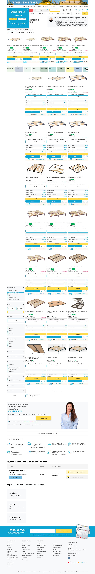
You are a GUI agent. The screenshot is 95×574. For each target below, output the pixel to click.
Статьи (23, 551)
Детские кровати (57, 551)
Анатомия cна (24, 571)
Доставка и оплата (68, 6)
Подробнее (15, 56)
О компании (45, 6)
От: (8, 308)
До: (17, 308)
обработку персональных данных (30, 421)
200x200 (26, 68)
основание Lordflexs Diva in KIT (75, 357)
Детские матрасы (41, 545)
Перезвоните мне (55, 10)
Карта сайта (9, 560)
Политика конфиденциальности (12, 555)
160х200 (17, 68)
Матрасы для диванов (58, 545)
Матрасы (39, 543)
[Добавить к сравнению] (17, 59)
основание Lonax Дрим (31, 132)
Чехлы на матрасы (57, 547)
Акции (23, 543)
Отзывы (50, 6)
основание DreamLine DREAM (32, 177)
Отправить (43, 418)
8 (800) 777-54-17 (66, 10)
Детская (32, 13)
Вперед (35, 395)
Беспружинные (41, 555)
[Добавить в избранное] (21, 59)
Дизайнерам (25, 557)
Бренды (85, 13)
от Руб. (30, 32)
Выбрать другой (22, 18)
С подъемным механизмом (60, 69)
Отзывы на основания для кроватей (47, 433)
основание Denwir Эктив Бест (46, 45)
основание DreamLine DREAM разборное (56, 177)
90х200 (50, 68)
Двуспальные (56, 555)
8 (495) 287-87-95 (66, 9)
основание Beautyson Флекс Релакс (34, 311)
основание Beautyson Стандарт (75, 177)
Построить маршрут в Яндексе (78, 472)
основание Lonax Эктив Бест (78, 45)
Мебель (50, 13)
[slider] (7, 312)
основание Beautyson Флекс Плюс (76, 266)
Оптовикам (81, 6)
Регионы (9, 566)
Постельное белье (41, 551)
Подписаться (64, 531)
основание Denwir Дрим (73, 132)
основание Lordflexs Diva (53, 357)
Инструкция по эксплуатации (10, 563)
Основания (55, 543)
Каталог (29, 10)
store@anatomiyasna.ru (73, 553)
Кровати (39, 553)
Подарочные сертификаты (28, 553)
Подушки (39, 549)
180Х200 (68, 68)
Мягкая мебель (41, 13)
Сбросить (15, 395)
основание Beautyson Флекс (53, 266)
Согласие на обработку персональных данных (12, 558)
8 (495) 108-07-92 (42, 474)
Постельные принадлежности (62, 13)
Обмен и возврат (61, 6)
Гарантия (54, 6)
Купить (11, 59)
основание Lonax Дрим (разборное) (76, 86)
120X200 (77, 68)
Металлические (44, 68)
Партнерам (86, 6)
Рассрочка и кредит (27, 555)
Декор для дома (76, 13)
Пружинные (40, 557)
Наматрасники (40, 547)
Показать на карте (15, 477)
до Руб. (11, 32)
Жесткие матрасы (57, 553)
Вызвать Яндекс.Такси (78, 477)
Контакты (75, 6)
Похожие (54, 50)
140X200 (34, 68)
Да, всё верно (13, 18)
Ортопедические (10, 68)
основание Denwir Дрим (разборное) (55, 132)
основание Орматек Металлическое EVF (56, 86)
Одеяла (54, 549)
